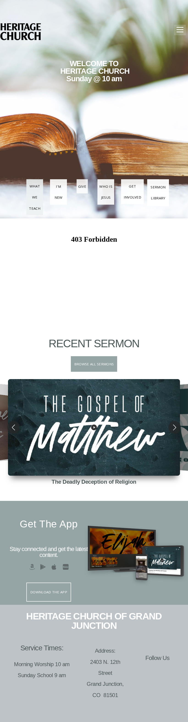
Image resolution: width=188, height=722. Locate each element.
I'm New (59, 192)
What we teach (35, 197)
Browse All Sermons (94, 364)
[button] (13, 427)
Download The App (48, 592)
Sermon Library (158, 192)
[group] (94, 427)
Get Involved (132, 191)
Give (82, 186)
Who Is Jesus (105, 192)
